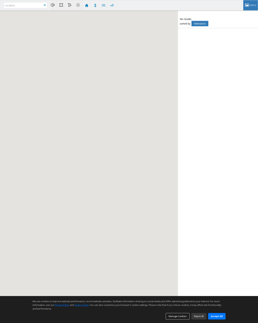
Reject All (199, 316)
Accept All (217, 316)
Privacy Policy (62, 305)
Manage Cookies (178, 316)
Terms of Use (81, 305)
